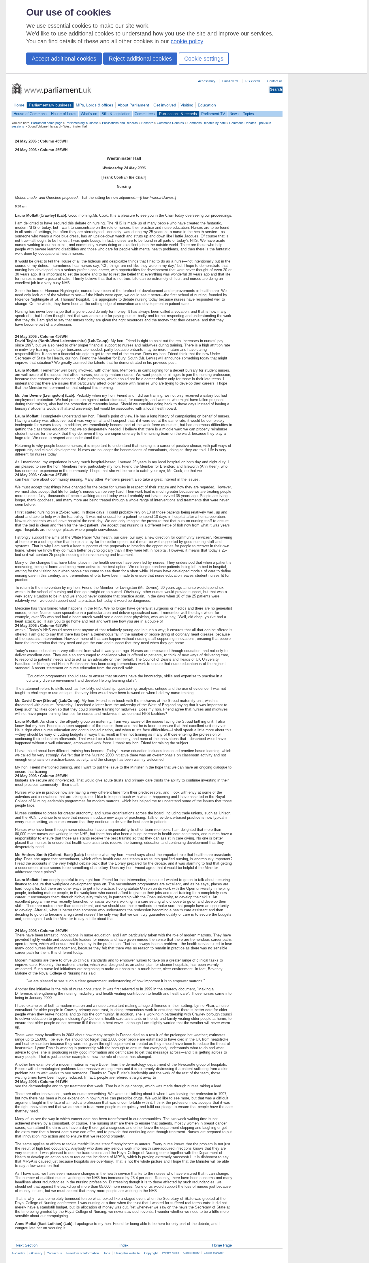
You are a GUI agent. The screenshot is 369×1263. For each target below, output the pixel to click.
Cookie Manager (213, 1252)
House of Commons (30, 114)
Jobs (106, 1253)
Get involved (164, 105)
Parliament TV (213, 114)
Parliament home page (46, 123)
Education (207, 105)
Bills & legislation (115, 114)
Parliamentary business (50, 105)
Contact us (275, 81)
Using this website (127, 1253)
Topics (248, 114)
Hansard (147, 123)
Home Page (222, 1245)
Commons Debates (170, 123)
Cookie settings (203, 58)
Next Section (26, 1245)
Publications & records (178, 114)
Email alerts (230, 81)
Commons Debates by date (206, 123)
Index (124, 1245)
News (234, 114)
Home (19, 105)
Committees (145, 114)
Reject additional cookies (140, 58)
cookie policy (187, 41)
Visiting (186, 105)
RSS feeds (252, 81)
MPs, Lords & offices (94, 105)
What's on (89, 114)
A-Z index (18, 1253)
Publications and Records (120, 123)
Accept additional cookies (64, 58)
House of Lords (63, 114)
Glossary (35, 1253)
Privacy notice (170, 1252)
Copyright (151, 1253)
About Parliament (133, 105)
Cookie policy (191, 1252)
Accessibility (206, 81)
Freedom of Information (82, 1253)
